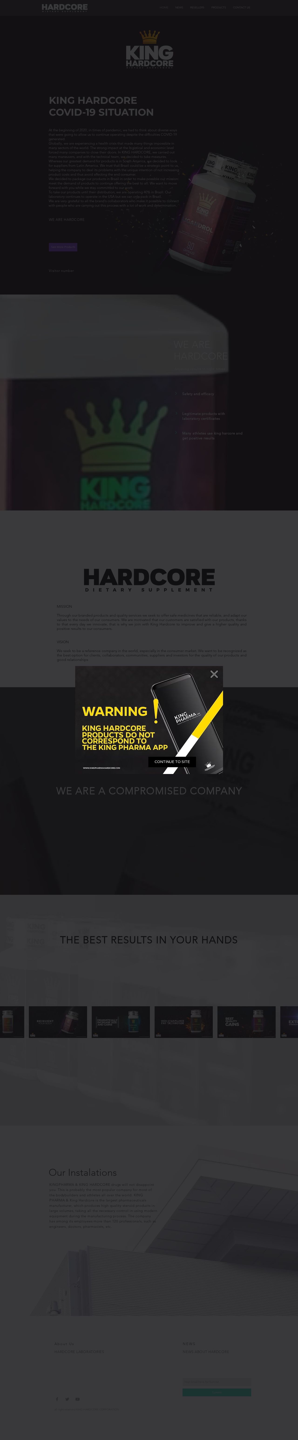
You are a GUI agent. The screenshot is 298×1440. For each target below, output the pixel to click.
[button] (172, 762)
